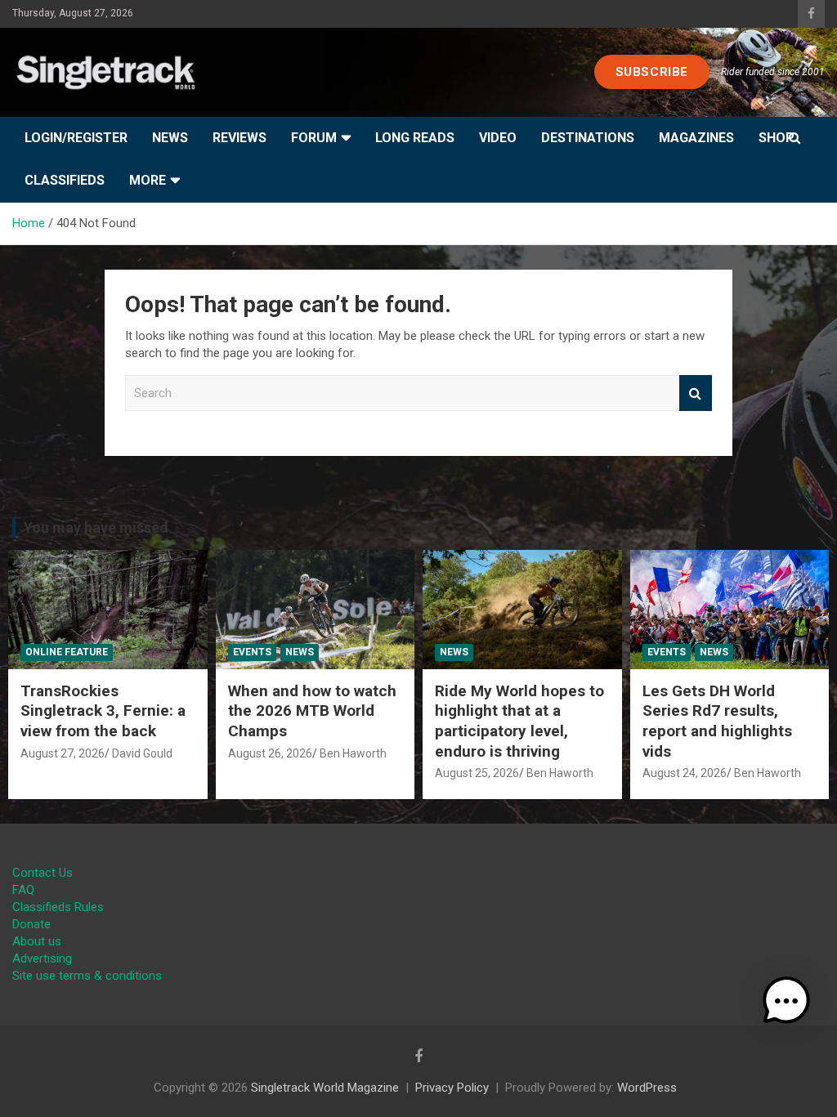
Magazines (696, 137)
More (147, 180)
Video (498, 137)
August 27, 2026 (62, 753)
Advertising (42, 958)
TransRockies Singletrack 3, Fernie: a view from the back (103, 710)
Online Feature (66, 652)
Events (252, 652)
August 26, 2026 (270, 753)
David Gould (142, 753)
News (170, 137)
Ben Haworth (353, 753)
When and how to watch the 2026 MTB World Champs (312, 710)
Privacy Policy (452, 1087)
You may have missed (96, 527)
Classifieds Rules (58, 907)
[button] (786, 1001)
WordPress (647, 1087)
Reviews (239, 137)
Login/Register (76, 137)
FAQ (23, 889)
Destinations (587, 137)
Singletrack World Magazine (325, 1087)
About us (36, 941)
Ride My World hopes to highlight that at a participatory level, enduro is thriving (519, 721)
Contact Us (42, 872)
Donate (31, 924)
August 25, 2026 (477, 773)
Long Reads (414, 137)
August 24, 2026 (684, 773)
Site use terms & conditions (87, 975)
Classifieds (65, 180)
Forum (314, 137)
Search (695, 393)
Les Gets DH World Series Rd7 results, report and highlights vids (717, 721)
